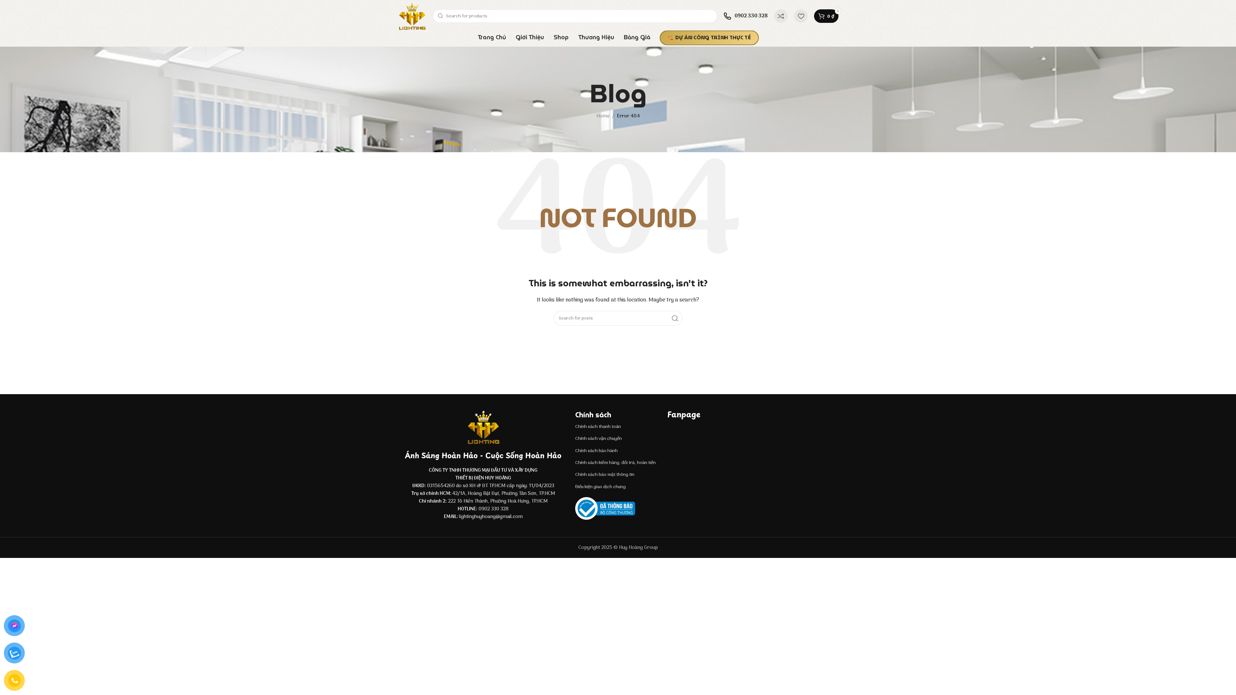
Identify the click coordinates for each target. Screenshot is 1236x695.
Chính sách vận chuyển (598, 438)
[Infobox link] (746, 16)
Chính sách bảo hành (596, 451)
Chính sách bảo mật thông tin (604, 474)
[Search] (675, 318)
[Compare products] (781, 16)
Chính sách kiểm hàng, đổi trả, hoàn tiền (615, 463)
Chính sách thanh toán (598, 427)
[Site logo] (412, 16)
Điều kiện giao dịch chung (600, 487)
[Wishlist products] (801, 16)
